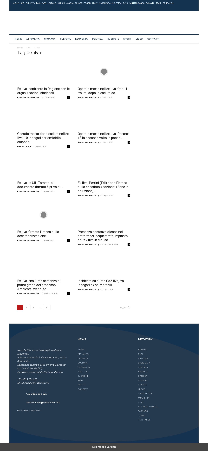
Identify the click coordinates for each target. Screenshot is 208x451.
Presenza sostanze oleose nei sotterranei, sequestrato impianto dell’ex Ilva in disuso (103, 236)
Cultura (65, 39)
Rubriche (113, 39)
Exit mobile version (104, 446)
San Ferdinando (137, 3)
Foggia (87, 3)
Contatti (153, 39)
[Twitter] (187, 7)
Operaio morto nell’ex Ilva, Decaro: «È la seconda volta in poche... (103, 136)
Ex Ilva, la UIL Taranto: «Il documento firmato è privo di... (40, 185)
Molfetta (116, 3)
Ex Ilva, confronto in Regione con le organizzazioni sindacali (43, 91)
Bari (23, 3)
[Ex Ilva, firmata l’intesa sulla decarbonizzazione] (43, 215)
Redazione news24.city (28, 97)
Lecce (95, 3)
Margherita (104, 3)
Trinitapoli (168, 3)
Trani (158, 3)
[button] (191, 39)
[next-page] (53, 307)
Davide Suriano (24, 146)
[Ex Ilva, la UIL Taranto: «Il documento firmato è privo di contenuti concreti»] (43, 166)
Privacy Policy (22, 410)
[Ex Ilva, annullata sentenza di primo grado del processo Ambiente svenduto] (43, 264)
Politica (97, 39)
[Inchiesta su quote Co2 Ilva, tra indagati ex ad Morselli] (104, 264)
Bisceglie (51, 3)
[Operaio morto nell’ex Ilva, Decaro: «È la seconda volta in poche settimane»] (104, 117)
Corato (78, 3)
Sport (127, 39)
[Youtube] (192, 7)
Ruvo (125, 3)
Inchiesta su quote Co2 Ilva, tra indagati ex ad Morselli (101, 283)
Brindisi (61, 3)
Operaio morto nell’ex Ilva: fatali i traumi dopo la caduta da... (102, 91)
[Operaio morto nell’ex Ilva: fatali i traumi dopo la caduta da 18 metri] (104, 72)
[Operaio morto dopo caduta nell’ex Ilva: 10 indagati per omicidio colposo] (43, 117)
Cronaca (49, 39)
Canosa (69, 3)
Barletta (30, 3)
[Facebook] (176, 7)
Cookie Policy (35, 410)
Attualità (32, 39)
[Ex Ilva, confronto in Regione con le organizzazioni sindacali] (43, 72)
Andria (16, 3)
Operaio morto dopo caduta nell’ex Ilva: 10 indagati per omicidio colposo (43, 138)
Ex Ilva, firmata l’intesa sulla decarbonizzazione (38, 234)
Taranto (150, 3)
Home (18, 39)
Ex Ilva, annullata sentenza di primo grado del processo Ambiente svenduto (38, 285)
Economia (81, 39)
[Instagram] (182, 7)
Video (139, 39)
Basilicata (41, 3)
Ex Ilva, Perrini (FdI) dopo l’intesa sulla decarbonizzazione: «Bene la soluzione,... (103, 187)
